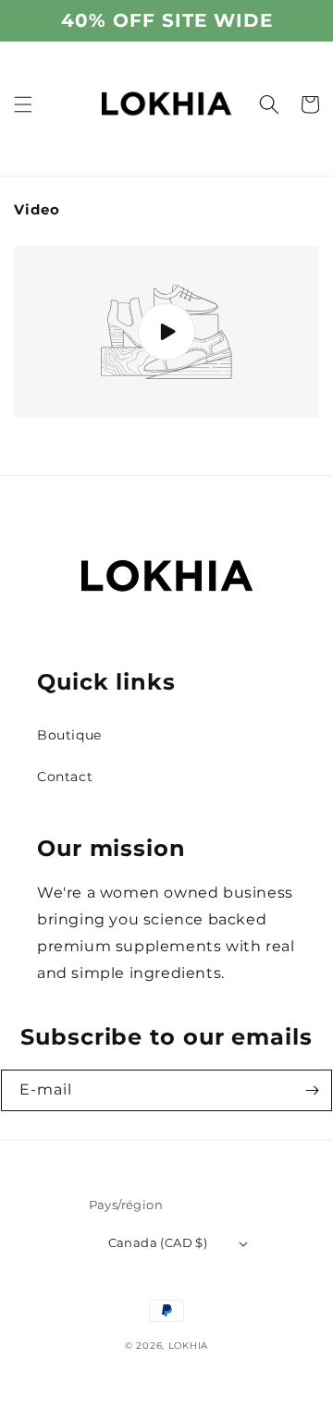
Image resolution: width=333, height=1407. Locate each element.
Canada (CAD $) (158, 1242)
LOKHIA (188, 1346)
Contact (64, 776)
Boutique (69, 735)
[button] (23, 104)
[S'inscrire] (311, 1090)
